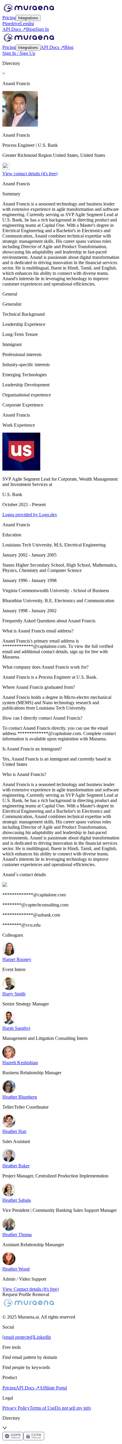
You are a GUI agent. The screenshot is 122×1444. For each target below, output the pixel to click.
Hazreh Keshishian (20, 1062)
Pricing (9, 17)
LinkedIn (42, 1337)
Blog (30, 29)
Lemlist (27, 23)
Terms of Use (42, 1407)
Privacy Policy (16, 1407)
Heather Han (14, 1131)
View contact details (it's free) (29, 173)
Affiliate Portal (53, 1387)
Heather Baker (16, 1165)
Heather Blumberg (19, 1096)
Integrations (28, 18)
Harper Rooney (16, 959)
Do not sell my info (73, 1407)
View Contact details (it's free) (30, 1289)
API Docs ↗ (14, 29)
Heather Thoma (17, 1234)
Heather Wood (16, 1268)
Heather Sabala (16, 1200)
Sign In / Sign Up (18, 53)
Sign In (42, 29)
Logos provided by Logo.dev (29, 514)
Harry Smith (13, 993)
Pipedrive (11, 23)
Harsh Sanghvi (16, 1028)
